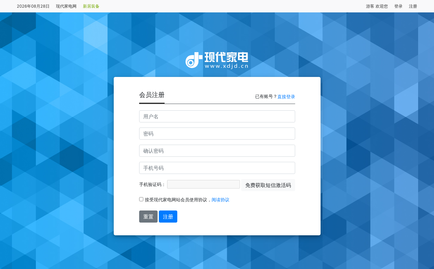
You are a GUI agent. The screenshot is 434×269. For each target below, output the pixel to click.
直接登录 (286, 96)
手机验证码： (152, 184)
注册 (413, 6)
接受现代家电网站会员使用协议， (187, 199)
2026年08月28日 (33, 6)
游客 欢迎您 (377, 6)
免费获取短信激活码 (268, 185)
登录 (398, 6)
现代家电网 (66, 6)
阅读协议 (220, 199)
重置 (148, 216)
